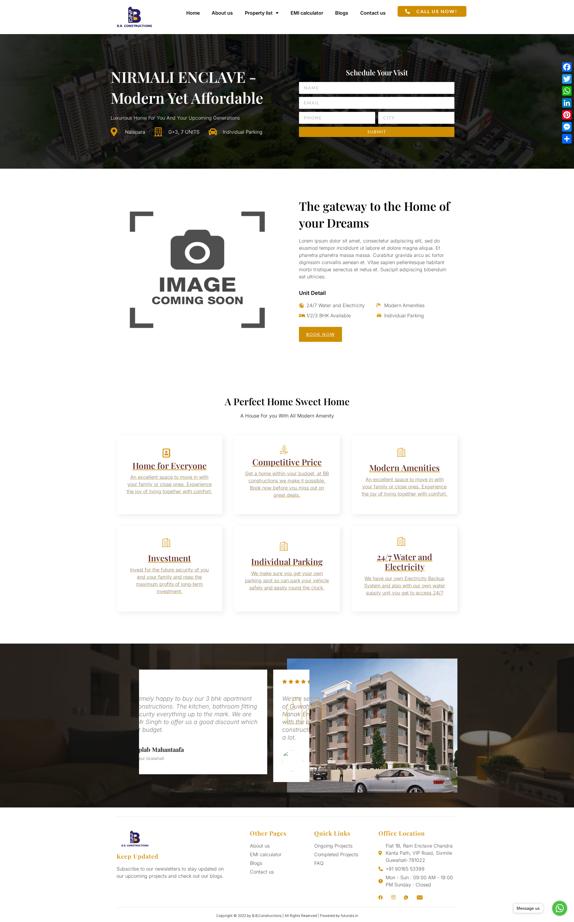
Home (193, 13)
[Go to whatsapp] (559, 908)
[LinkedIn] (567, 103)
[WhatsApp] (567, 91)
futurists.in (349, 915)
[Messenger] (567, 127)
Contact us (373, 13)
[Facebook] (567, 67)
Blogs (341, 13)
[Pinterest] (567, 115)
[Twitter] (567, 79)
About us (222, 13)
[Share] (567, 139)
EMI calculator (307, 13)
